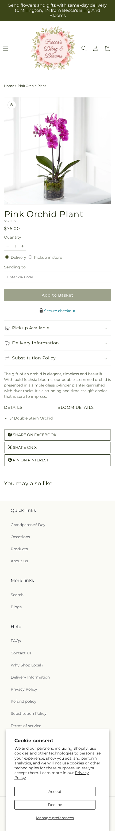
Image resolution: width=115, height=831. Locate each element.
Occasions (20, 536)
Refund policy (23, 701)
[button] (84, 48)
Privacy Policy (24, 689)
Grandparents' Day (28, 524)
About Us (19, 561)
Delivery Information (30, 677)
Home (9, 86)
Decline (55, 804)
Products (19, 548)
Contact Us (21, 653)
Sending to (23, 267)
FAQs (16, 640)
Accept (55, 791)
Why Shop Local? (27, 665)
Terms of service (26, 725)
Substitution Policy (29, 713)
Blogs (16, 606)
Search (17, 594)
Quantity (12, 237)
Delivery (19, 257)
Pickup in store (48, 257)
